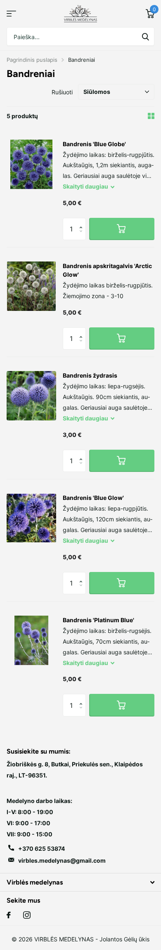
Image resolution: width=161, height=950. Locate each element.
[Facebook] (9, 915)
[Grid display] (151, 116)
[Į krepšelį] (121, 229)
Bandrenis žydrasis (90, 375)
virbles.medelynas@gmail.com (62, 860)
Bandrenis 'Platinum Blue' (98, 619)
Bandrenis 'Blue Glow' (93, 497)
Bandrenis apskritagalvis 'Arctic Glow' (107, 270)
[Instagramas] (27, 915)
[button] (83, 221)
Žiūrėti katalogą (11, 13)
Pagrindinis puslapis (32, 59)
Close (80, 882)
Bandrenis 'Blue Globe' (94, 143)
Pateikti (145, 36)
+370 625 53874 (41, 848)
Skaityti (85, 186)
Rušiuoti (62, 92)
